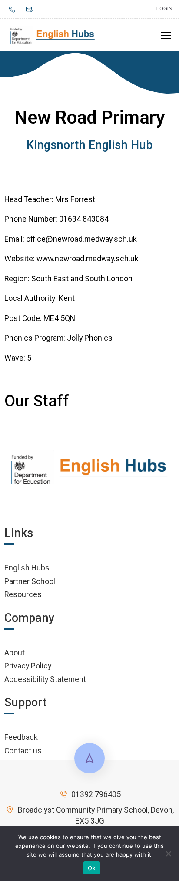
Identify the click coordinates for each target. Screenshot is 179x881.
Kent (67, 298)
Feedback (21, 737)
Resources (23, 594)
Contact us (23, 750)
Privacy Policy (27, 665)
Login (164, 8)
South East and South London (82, 278)
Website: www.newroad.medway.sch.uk (71, 258)
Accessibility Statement (45, 679)
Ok (92, 867)
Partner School (29, 581)
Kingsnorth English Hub (89, 145)
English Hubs (27, 567)
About (14, 652)
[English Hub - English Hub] (53, 35)
